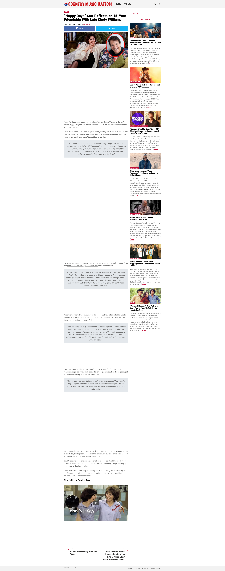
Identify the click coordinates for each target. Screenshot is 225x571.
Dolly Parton (135, 214)
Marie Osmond (135, 258)
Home (118, 4)
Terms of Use (155, 568)
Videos (127, 4)
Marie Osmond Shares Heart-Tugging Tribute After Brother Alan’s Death (145, 264)
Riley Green (134, 168)
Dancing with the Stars (138, 126)
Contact (137, 568)
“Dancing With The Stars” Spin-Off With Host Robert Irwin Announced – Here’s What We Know (145, 131)
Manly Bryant (87, 24)
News (66, 12)
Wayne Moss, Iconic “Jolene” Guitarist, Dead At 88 (142, 218)
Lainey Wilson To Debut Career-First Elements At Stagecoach (145, 86)
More (151, 63)
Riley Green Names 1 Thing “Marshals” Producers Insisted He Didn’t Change (144, 173)
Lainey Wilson (135, 82)
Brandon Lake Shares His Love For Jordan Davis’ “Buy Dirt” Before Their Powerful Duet (145, 43)
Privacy (145, 568)
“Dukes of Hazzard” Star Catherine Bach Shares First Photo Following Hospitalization (144, 308)
